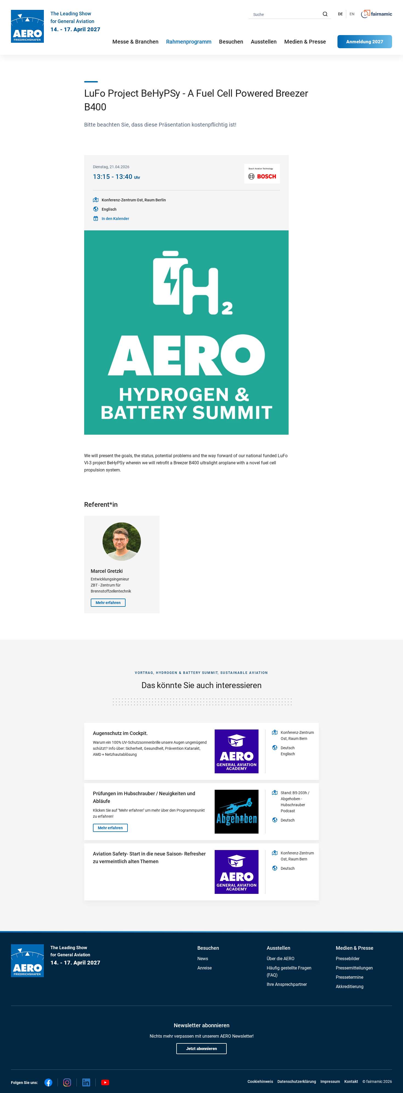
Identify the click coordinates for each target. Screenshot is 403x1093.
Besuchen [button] (231, 41)
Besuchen (208, 948)
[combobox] (290, 14)
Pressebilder (347, 958)
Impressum (330, 1081)
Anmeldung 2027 (364, 41)
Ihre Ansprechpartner (287, 984)
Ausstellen (278, 948)
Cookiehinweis (260, 1081)
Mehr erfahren (108, 602)
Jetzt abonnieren (201, 1048)
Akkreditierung (350, 986)
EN (352, 14)
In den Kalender (115, 218)
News (202, 958)
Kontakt (351, 1081)
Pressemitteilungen (354, 968)
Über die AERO (280, 958)
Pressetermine (349, 977)
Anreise (204, 968)
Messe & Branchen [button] (135, 41)
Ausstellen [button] (264, 41)
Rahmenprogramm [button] (188, 41)
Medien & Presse (305, 41)
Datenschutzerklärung (296, 1081)
